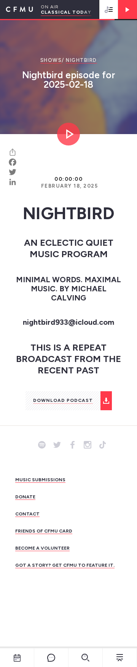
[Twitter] (15, 172)
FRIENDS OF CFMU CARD (43, 531)
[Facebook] (15, 162)
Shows (51, 60)
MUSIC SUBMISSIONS (40, 479)
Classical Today (66, 12)
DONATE (25, 496)
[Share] (15, 152)
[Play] (127, 9)
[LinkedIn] (15, 182)
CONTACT (27, 514)
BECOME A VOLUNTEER (42, 548)
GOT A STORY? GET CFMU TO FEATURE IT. (65, 565)
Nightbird (81, 60)
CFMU (16, 9)
